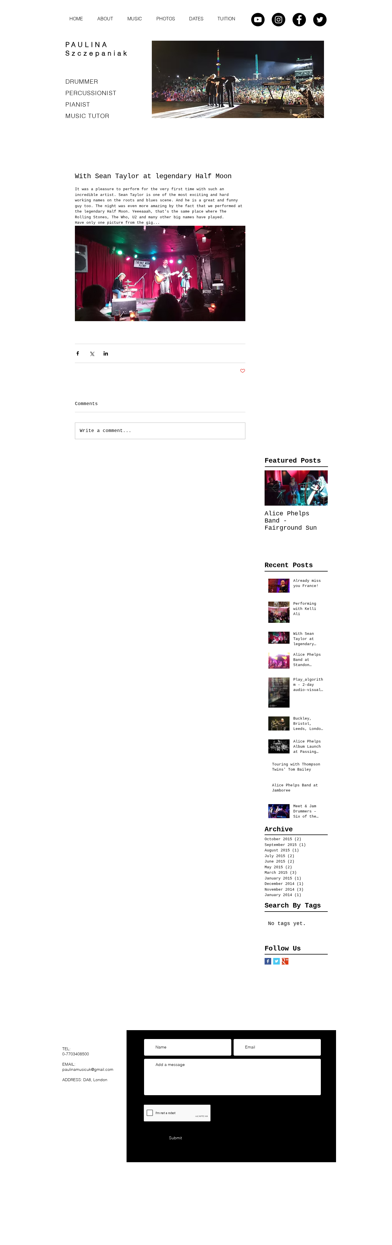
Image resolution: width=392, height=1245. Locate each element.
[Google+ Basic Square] (285, 961)
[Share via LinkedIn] (105, 353)
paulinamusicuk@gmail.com (87, 1069)
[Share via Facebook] (77, 353)
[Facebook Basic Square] (268, 961)
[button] (134, 18)
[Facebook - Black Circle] (299, 19)
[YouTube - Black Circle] (258, 19)
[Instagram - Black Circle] (278, 19)
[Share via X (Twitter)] (91, 353)
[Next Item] (318, 488)
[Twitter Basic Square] (276, 961)
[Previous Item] (273, 488)
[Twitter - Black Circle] (320, 19)
